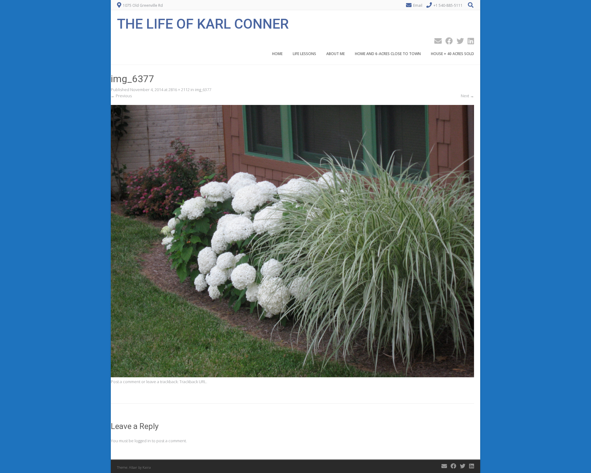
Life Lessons (304, 53)
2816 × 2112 (179, 89)
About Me (335, 53)
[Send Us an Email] (436, 41)
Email (417, 5)
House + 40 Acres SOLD (452, 53)
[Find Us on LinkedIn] (469, 41)
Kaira (147, 467)
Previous (121, 95)
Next (467, 95)
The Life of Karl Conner (203, 23)
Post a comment (125, 381)
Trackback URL (192, 381)
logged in (143, 440)
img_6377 (203, 89)
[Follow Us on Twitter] (458, 41)
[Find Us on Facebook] (447, 41)
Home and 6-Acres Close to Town (388, 53)
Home (277, 53)
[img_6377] (292, 376)
